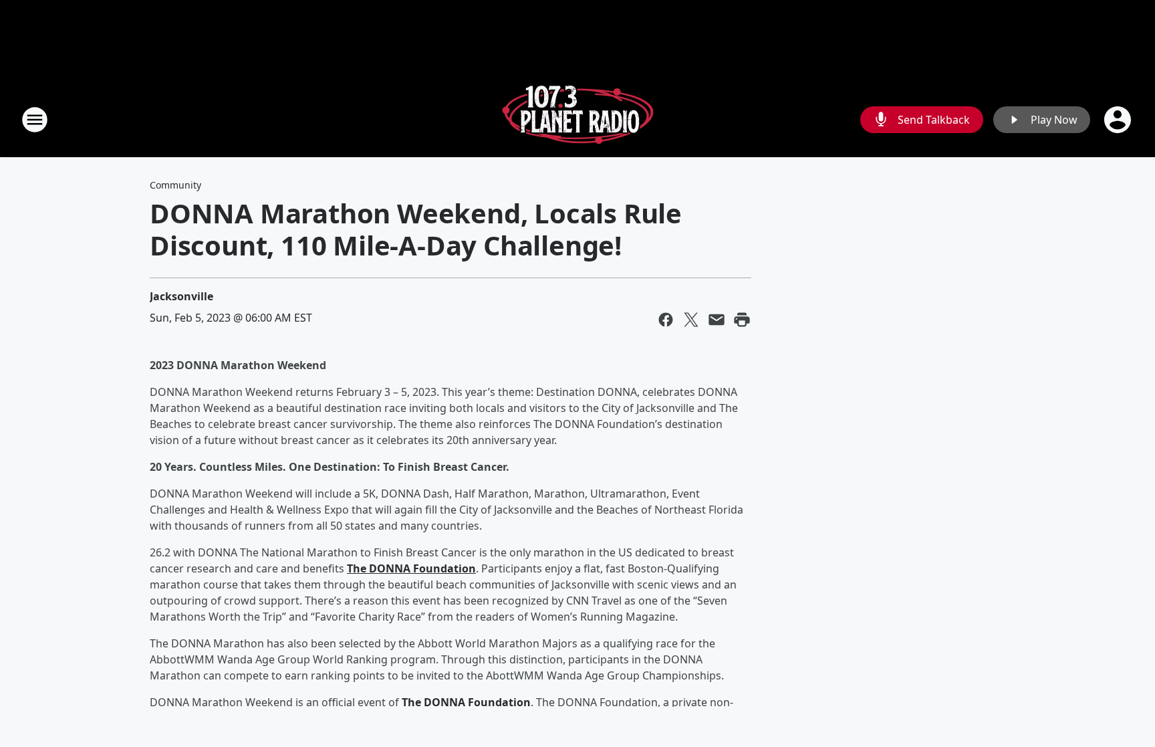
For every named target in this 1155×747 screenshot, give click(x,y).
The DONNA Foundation (411, 568)
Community (175, 185)
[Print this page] (742, 319)
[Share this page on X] (691, 319)
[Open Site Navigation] (34, 119)
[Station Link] (577, 119)
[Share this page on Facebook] (665, 319)
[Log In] (1119, 119)
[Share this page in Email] (716, 319)
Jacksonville (181, 296)
